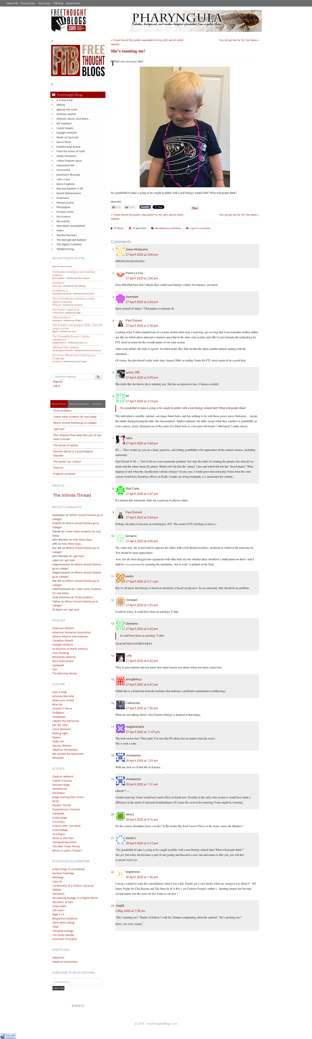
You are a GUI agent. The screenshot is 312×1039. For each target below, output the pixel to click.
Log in (56, 385)
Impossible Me (65, 165)
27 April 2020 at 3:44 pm (142, 443)
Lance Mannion (61, 729)
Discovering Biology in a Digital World (75, 898)
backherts (58, 282)
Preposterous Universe (66, 809)
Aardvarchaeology (63, 873)
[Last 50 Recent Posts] (62, 266)
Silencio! (58, 467)
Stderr (60, 230)
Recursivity (63, 221)
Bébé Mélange (80, 286)
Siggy (78, 312)
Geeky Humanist (66, 156)
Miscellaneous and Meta (168, 228)
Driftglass (58, 712)
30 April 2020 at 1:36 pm (142, 877)
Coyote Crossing (62, 780)
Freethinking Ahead (68, 146)
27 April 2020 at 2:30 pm (142, 326)
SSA (54, 669)
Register (58, 381)
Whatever (58, 757)
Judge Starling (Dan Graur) (68, 797)
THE (128, 643)
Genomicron (59, 788)
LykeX (55, 560)
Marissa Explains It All (70, 188)
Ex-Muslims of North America (70, 648)
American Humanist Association (71, 632)
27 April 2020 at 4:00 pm (142, 541)
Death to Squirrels (68, 137)
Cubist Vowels (65, 128)
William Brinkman (93, 350)
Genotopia (58, 793)
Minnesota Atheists (64, 657)
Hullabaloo (58, 716)
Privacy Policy (28, 3)
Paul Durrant (134, 320)
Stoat (55, 926)
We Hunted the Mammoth (68, 754)
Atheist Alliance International (70, 636)
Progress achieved (64, 473)
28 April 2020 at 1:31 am (142, 784)
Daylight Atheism (67, 132)
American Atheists (63, 628)
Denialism (58, 893)
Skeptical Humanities (65, 749)
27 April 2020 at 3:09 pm (142, 377)
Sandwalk (58, 665)
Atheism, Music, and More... (73, 118)
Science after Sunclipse (66, 825)
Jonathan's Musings (68, 174)
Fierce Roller (64, 142)
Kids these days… (83, 539)
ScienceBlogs (60, 830)
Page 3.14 (58, 914)
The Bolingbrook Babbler (71, 240)
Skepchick (58, 957)
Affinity (61, 104)
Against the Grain (67, 109)
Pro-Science (64, 216)
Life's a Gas (63, 179)
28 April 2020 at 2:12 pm (142, 843)
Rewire (56, 737)
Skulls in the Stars (63, 838)
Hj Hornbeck (89, 293)
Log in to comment (200, 228)
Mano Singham (66, 184)
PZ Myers (78, 320)
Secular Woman (61, 745)
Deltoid (56, 889)
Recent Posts (73, 3)
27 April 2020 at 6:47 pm (142, 684)
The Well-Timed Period (66, 846)
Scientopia (58, 834)
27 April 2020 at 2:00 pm (142, 255)
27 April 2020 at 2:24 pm (142, 302)
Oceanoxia (63, 198)
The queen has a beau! (67, 461)
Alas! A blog (59, 692)
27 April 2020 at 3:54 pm (142, 517)
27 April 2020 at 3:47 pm (142, 494)
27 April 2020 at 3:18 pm (142, 401)
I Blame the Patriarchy (65, 721)
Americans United (63, 700)
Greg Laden (59, 906)
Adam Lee (83, 342)
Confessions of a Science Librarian (73, 885)
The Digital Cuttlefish (69, 244)
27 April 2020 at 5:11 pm (142, 581)
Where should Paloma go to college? (75, 422)
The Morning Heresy (64, 673)
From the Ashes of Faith (71, 151)
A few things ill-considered (68, 869)
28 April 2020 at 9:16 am (142, 820)
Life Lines (58, 910)
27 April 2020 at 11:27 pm (143, 732)
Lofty (129, 655)
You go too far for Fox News (238, 40)
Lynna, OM (132, 372)
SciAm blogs (59, 817)
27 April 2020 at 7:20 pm (142, 708)
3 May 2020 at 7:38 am (130, 911)
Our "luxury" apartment (65, 309)
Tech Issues (44, 3)
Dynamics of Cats (62, 902)
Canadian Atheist (62, 640)
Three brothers (61, 317)
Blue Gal (57, 704)
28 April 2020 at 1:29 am (142, 761)
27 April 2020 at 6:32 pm (142, 661)
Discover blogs (61, 784)
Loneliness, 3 (60, 290)
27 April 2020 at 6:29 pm (142, 629)
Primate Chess (65, 212)
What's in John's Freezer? (67, 850)
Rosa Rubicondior (63, 661)
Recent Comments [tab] (79, 403)
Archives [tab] (97, 403)
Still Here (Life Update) (65, 347)
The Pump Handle (63, 935)
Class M (57, 881)
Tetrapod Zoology (62, 931)
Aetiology (57, 877)
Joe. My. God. (60, 725)
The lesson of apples (65, 445)
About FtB (12, 3)
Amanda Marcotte (63, 696)
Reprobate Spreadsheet (71, 225)
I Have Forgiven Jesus (69, 160)
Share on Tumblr (145, 207)
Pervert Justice (65, 202)
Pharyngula (63, 207)
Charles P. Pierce (62, 708)
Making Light (60, 733)
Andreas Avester (66, 114)
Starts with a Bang (63, 922)
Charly (73, 331)
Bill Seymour (64, 123)
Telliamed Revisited (64, 842)
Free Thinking (60, 653)
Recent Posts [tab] (59, 403)
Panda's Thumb (61, 805)
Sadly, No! (58, 741)
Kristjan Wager (81, 361)
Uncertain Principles (64, 939)
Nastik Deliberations (69, 193)
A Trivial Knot (65, 100)
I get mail (58, 429)
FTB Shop (58, 3)
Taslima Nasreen (67, 235)
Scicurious (58, 821)
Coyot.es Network (62, 776)
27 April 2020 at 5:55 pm (142, 605)
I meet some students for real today (74, 416)
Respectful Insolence (64, 918)
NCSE (55, 801)
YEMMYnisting (65, 249)
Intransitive (63, 170)
